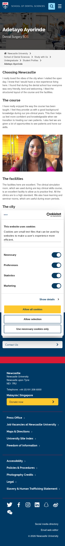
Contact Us (11, 344)
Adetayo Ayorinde (13, 63)
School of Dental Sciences (17, 56)
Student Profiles (30, 60)
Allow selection (33, 319)
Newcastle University (17, 53)
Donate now (16, 402)
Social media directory (46, 524)
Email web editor (49, 530)
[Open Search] (51, 6)
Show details (47, 299)
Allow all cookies (32, 309)
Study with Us (41, 56)
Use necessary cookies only (32, 329)
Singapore (26, 395)
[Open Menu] (59, 6)
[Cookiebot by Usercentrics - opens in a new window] (46, 215)
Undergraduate (11, 60)
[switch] (56, 265)
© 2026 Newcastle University (43, 536)
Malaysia (12, 395)
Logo (5, 6)
